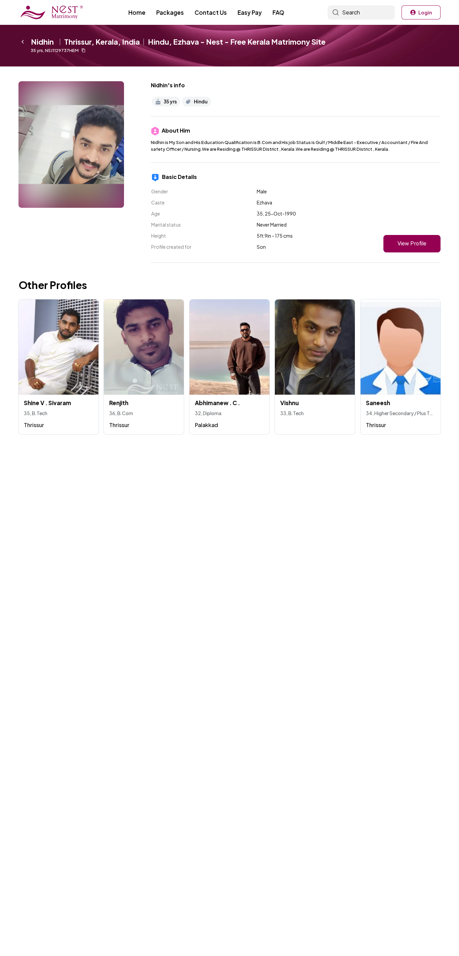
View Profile (412, 243)
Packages (170, 12)
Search (351, 12)
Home (136, 12)
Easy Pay (250, 12)
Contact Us (211, 12)
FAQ (278, 12)
